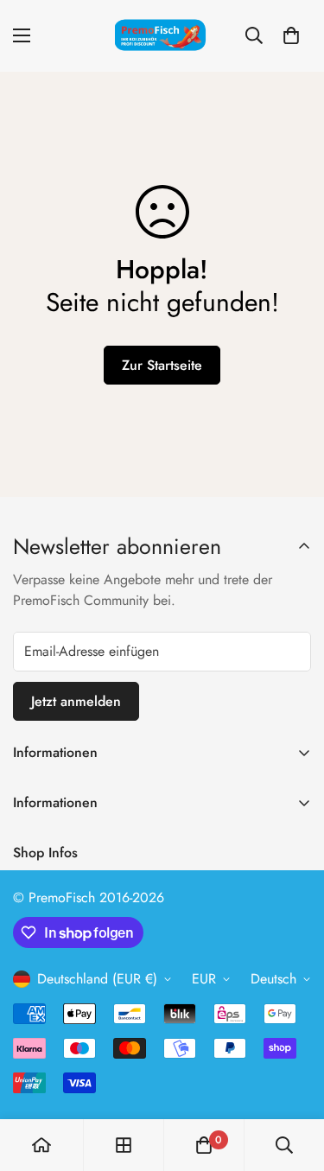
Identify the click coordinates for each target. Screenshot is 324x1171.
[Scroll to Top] (293, 1079)
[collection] (123, 1145)
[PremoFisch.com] (162, 36)
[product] (41, 1145)
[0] (291, 35)
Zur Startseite (162, 365)
